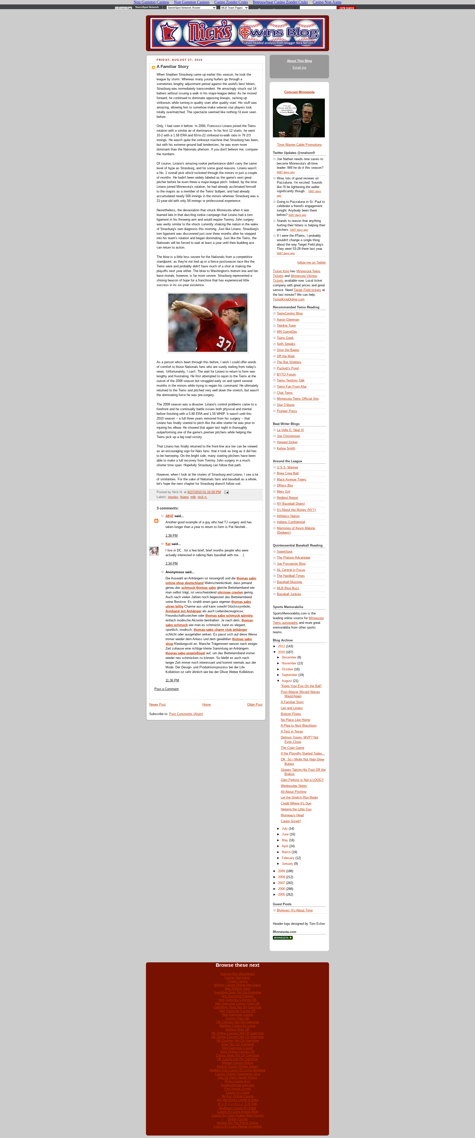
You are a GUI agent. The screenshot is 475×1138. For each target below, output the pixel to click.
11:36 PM (172, 680)
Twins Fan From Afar (292, 386)
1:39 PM (172, 535)
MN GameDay (287, 332)
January (287, 863)
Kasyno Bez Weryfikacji (237, 974)
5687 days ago (286, 172)
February (288, 858)
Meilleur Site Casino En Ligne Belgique (237, 1070)
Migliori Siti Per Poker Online (237, 1123)
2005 (281, 894)
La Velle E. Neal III (290, 430)
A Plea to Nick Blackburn (299, 725)
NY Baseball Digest (291, 504)
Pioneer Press (287, 411)
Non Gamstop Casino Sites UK (237, 1003)
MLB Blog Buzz (288, 588)
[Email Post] (226, 492)
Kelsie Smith (286, 448)
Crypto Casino (237, 981)
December (289, 657)
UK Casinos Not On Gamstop (237, 1022)
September (289, 675)
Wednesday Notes (294, 786)
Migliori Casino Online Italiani (237, 1066)
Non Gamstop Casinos (237, 996)
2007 (281, 883)
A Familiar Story (173, 66)
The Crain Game (292, 748)
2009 (281, 871)
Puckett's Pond (288, 368)
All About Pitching (293, 792)
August (287, 681)
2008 (281, 877)
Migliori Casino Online (237, 1063)
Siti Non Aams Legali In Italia (237, 1100)
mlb (193, 497)
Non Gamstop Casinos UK (238, 1000)
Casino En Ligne (237, 1092)
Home (206, 704)
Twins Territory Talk (291, 380)
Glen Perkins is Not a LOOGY (302, 780)
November (289, 663)
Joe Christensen (288, 436)
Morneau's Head (292, 815)
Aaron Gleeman (288, 319)
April (285, 846)
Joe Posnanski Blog (291, 564)
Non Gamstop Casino (237, 1014)
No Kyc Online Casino (237, 1096)
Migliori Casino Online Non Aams (237, 985)
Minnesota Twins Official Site (298, 398)
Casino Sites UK (237, 1018)
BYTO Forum (286, 374)
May (285, 840)
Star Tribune (285, 405)
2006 (281, 889)
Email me (299, 67)
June (285, 834)
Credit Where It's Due (296, 803)
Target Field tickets (307, 290)
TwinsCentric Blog (290, 313)
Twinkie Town (286, 325)
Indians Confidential (291, 522)
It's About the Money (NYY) (296, 510)
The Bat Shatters (289, 362)
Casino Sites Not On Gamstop (237, 1055)
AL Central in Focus (291, 570)
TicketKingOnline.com (289, 299)
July (285, 828)
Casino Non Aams (237, 977)
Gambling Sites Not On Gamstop (237, 992)
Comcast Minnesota (299, 92)
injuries (173, 497)
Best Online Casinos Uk (237, 1052)
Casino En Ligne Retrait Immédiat (238, 1126)
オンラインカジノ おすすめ (237, 1104)
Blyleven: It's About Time (295, 910)
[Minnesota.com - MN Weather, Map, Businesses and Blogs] (283, 938)
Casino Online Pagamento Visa (237, 1074)
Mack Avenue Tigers (291, 479)
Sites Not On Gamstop (237, 1044)
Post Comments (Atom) (186, 714)
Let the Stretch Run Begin (299, 797)
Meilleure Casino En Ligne (237, 1108)
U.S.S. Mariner (287, 467)
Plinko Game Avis (237, 1081)
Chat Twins (285, 393)
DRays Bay (285, 485)
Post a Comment (166, 689)
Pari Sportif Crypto (237, 1089)
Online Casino (238, 1119)
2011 (281, 646)
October (287, 669)
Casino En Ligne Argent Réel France (237, 1115)
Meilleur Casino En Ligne (237, 1026)
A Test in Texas (292, 731)
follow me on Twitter (311, 262)
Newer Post (157, 704)
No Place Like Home (295, 720)
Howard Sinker (287, 442)
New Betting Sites (237, 988)
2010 (281, 652)
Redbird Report (287, 498)
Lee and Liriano (292, 708)
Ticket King (281, 271)
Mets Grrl (283, 491)
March (286, 852)
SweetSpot (284, 551)
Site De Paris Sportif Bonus (237, 1077)
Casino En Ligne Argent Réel (237, 1112)
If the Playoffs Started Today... (303, 753)
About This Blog (299, 61)
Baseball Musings (289, 582)
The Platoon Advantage (293, 557)
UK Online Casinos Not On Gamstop (237, 1033)
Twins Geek (285, 338)
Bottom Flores (291, 714)
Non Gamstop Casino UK (237, 1011)
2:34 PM (172, 563)
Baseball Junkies (289, 594)
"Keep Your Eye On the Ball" (301, 686)
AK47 (169, 516)
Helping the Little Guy (296, 809)
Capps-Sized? (291, 821)
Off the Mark (286, 356)
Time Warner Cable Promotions (299, 145)
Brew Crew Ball (288, 473)
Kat (168, 544)
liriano (184, 497)
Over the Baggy (288, 350)
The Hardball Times (291, 576)
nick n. (202, 497)
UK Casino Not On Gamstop (237, 1059)
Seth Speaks (286, 344)
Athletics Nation (288, 516)
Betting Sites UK (238, 1029)
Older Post (254, 704)
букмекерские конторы (237, 1085)
